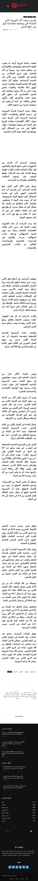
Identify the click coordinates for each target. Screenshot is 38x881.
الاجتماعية (15, 671)
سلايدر (25, 17)
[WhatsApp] (22, 33)
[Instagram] (20, 867)
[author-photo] (19, 713)
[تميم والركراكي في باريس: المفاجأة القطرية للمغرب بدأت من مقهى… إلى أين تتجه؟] (31, 769)
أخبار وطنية (30, 17)
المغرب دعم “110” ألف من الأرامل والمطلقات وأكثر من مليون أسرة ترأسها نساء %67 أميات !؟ (28, 695)
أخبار (29, 14)
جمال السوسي (5, 29)
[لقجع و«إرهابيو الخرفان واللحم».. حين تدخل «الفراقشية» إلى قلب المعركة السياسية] (31, 735)
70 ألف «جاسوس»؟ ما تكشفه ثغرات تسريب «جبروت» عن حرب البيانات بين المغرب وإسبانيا (13, 743)
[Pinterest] (26, 33)
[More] (18, 33)
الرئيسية (34, 14)
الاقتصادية (21, 671)
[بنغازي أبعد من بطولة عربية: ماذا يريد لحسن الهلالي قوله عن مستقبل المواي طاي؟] (31, 788)
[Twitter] (30, 33)
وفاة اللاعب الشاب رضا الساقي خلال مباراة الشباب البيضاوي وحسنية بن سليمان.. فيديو (11, 695)
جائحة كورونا (32, 671)
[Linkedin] (17, 867)
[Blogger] (27, 867)
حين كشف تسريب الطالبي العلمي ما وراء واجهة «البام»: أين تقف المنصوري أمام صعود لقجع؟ (13, 753)
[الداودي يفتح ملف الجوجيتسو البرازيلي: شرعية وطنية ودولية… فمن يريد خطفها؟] (31, 779)
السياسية (26, 671)
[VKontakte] (10, 867)
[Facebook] (34, 33)
